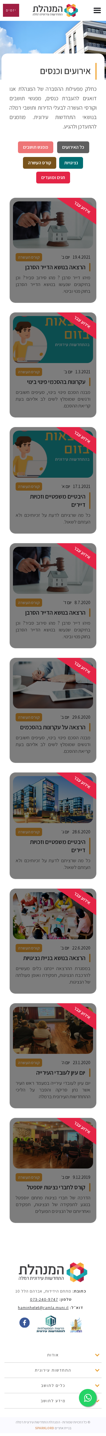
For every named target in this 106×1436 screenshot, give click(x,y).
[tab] (73, 147)
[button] (97, 10)
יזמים (11, 10)
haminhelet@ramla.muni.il (43, 1307)
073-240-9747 (44, 1299)
